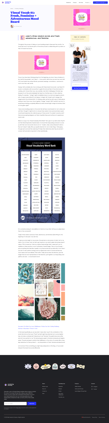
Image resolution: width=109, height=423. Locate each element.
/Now (43, 393)
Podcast (75, 2)
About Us (44, 388)
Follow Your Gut (46, 326)
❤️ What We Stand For (86, 417)
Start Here (81, 2)
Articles (11, 8)
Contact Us (44, 391)
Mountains (26, 328)
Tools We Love (61, 397)
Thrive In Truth (33, 328)
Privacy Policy (94, 417)
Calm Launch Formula (79, 388)
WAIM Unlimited (78, 386)
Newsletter (68, 2)
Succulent (20, 326)
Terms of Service (102, 417)
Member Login (45, 386)
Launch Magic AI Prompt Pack (80, 391)
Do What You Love (29, 326)
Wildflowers (38, 326)
